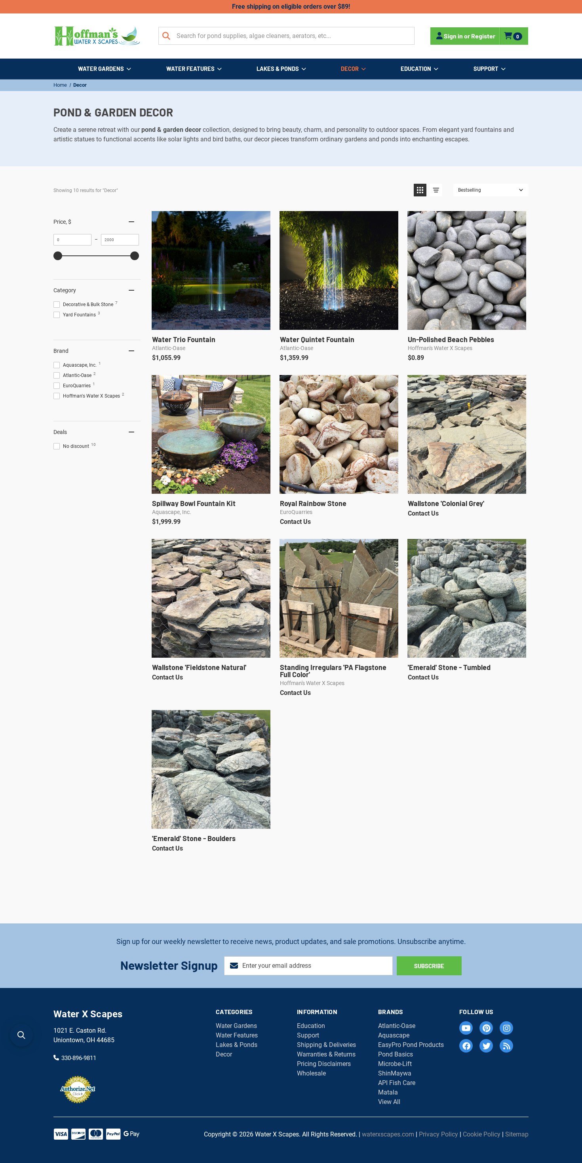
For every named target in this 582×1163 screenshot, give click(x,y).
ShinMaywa (394, 1073)
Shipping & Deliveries (326, 1045)
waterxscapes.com (388, 1134)
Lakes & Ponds (278, 68)
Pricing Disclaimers (324, 1064)
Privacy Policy (438, 1134)
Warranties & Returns (326, 1054)
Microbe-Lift (395, 1064)
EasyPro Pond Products (411, 1045)
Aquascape (393, 1035)
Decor (350, 68)
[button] (420, 190)
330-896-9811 (78, 1057)
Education (416, 68)
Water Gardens (101, 68)
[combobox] (286, 36)
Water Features (190, 68)
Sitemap (517, 1134)
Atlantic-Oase (396, 1026)
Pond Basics (395, 1054)
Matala (388, 1092)
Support (486, 68)
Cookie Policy (481, 1134)
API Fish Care (396, 1083)
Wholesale (311, 1073)
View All (389, 1102)
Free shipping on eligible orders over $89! (291, 6)
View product (210, 485)
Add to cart (210, 321)
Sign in (453, 36)
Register (483, 36)
